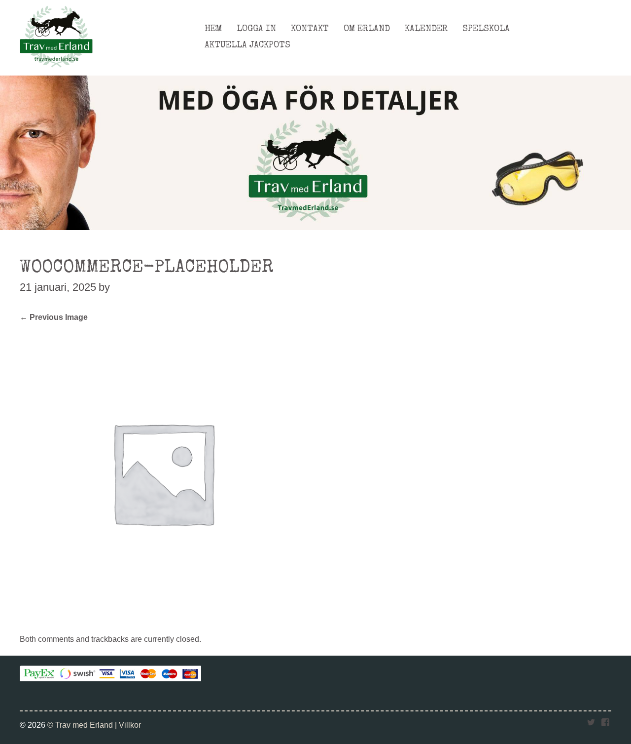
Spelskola (486, 29)
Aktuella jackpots (247, 45)
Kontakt (310, 29)
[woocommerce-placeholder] (163, 613)
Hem (213, 29)
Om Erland (367, 29)
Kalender (426, 29)
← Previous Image (54, 317)
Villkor (130, 724)
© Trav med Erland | (83, 724)
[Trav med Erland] (56, 70)
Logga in (256, 29)
